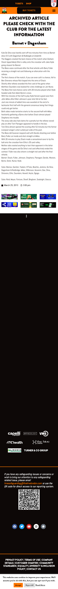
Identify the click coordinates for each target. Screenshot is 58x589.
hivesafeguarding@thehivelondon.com (23, 483)
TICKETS (19, 3)
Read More (40, 585)
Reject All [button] (29, 585)
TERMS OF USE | (32, 559)
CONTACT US (34, 569)
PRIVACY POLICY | (14, 559)
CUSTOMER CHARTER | (27, 563)
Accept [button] (18, 585)
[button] (53, 10)
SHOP (28, 3)
